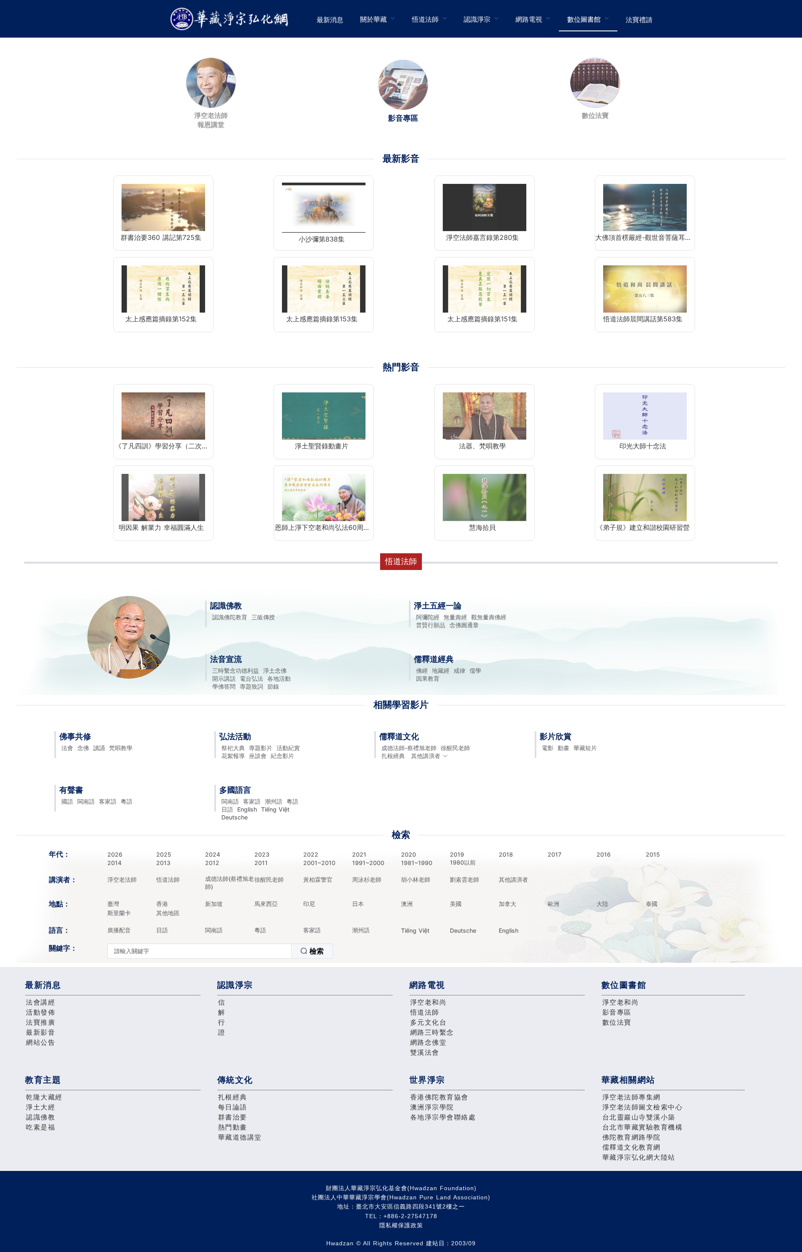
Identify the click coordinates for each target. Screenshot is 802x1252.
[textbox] (199, 951)
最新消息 (330, 19)
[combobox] (220, 951)
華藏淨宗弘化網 (231, 19)
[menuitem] (330, 18)
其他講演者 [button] (425, 755)
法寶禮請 (639, 19)
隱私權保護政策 (401, 1225)
